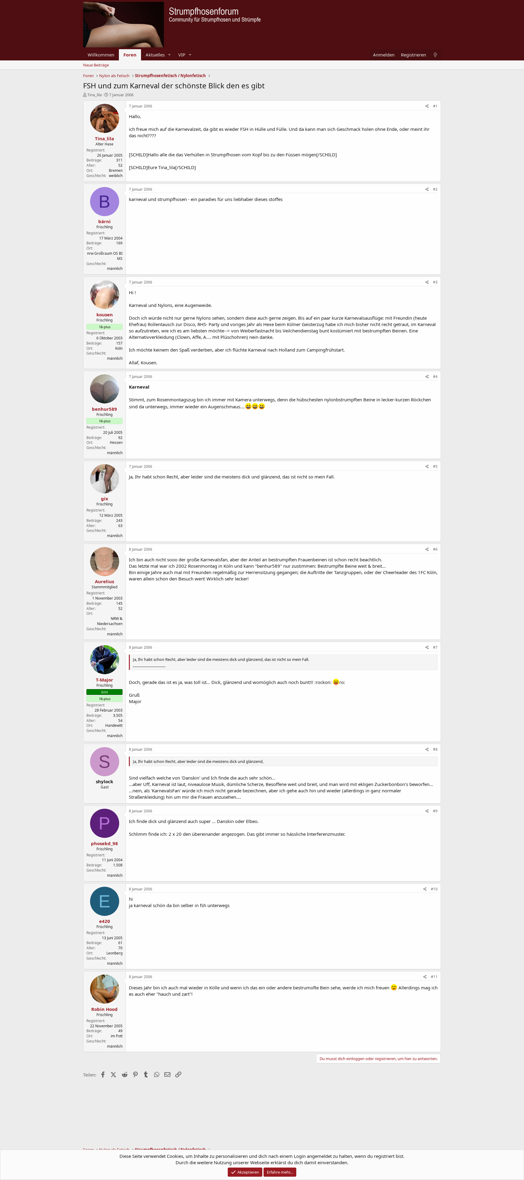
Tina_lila (94, 94)
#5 (435, 466)
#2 (435, 189)
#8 (435, 749)
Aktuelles (155, 55)
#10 (434, 889)
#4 (435, 376)
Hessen (116, 442)
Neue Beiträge (96, 65)
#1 (435, 106)
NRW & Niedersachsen (110, 621)
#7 (435, 647)
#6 (435, 549)
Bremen (116, 170)
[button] (169, 54)
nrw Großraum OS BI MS (105, 256)
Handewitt (114, 725)
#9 (435, 811)
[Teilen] (427, 106)
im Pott (117, 1036)
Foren (129, 55)
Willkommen (101, 55)
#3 (435, 282)
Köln (119, 348)
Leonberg (114, 953)
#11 (434, 976)
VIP (181, 55)
